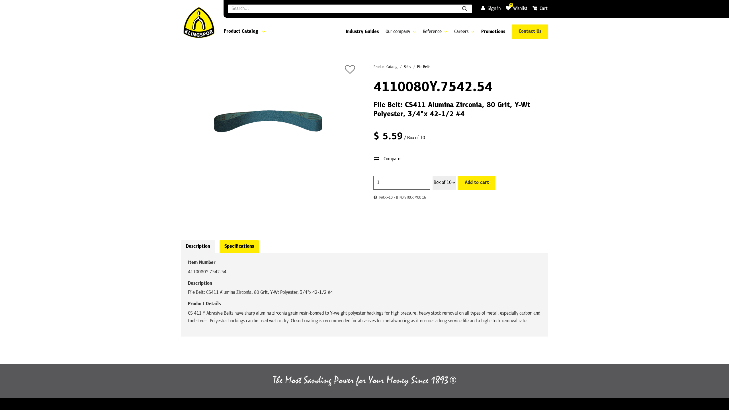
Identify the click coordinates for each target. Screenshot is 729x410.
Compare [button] (392, 159)
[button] (350, 69)
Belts (407, 67)
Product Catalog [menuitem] (241, 31)
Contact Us (530, 31)
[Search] (465, 9)
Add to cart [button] (477, 182)
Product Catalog (386, 67)
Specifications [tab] (239, 246)
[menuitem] (362, 32)
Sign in (494, 8)
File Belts (423, 67)
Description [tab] (198, 246)
